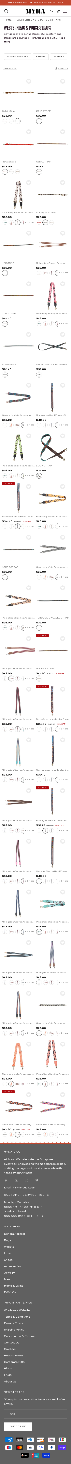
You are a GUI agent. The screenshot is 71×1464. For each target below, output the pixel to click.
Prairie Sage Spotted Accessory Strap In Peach (52, 1074)
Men (7, 1279)
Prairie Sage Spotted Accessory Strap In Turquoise (52, 922)
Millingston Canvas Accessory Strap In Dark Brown (18, 821)
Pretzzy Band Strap (46, 212)
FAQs (8, 1375)
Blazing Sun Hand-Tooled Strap (52, 821)
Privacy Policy (13, 1323)
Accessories (12, 1266)
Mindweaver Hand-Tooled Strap (52, 415)
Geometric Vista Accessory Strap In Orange (18, 1074)
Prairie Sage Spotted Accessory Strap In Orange (52, 517)
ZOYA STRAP (43, 111)
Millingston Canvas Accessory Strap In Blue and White (18, 922)
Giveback (10, 1349)
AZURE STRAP (10, 567)
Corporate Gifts (14, 1362)
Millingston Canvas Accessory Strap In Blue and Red (18, 1023)
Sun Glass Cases (17, 57)
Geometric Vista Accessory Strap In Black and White (52, 1023)
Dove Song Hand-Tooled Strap (52, 719)
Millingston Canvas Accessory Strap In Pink (18, 871)
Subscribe (18, 1426)
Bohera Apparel (14, 1234)
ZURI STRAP (9, 314)
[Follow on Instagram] (26, 1180)
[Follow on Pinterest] (37, 1180)
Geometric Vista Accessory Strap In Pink (52, 1125)
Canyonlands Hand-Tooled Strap (52, 770)
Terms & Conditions (17, 1316)
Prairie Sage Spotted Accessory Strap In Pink (52, 314)
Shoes (8, 1260)
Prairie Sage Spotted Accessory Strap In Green (18, 466)
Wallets (9, 1246)
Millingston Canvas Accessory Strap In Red (18, 669)
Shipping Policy (14, 1329)
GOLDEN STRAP (45, 669)
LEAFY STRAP (44, 466)
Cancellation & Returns (19, 1336)
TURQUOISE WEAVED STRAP (52, 618)
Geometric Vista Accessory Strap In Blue (18, 415)
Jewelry (9, 1273)
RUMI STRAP (9, 365)
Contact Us (11, 1342)
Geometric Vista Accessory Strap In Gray (52, 567)
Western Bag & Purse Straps (39, 20)
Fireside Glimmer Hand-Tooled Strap (18, 517)
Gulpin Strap (8, 111)
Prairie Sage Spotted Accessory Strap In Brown (18, 618)
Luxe (7, 1253)
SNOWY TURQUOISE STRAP (51, 365)
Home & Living (13, 1285)
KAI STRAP (8, 263)
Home (8, 20)
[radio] (5, 121)
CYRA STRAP (43, 162)
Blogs (8, 1368)
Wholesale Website (17, 1310)
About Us (10, 1381)
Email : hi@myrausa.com (19, 1187)
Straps (40, 57)
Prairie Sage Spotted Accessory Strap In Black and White (18, 212)
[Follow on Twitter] (16, 1180)
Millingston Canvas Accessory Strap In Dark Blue (52, 973)
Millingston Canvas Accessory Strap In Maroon (18, 719)
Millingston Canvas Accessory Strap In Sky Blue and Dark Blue (18, 973)
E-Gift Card (11, 1292)
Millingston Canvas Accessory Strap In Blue (18, 770)
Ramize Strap (9, 162)
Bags (7, 1240)
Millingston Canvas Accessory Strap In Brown (52, 263)
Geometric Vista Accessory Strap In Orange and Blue (18, 1125)
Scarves (58, 57)
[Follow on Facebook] (6, 1180)
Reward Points (14, 1355)
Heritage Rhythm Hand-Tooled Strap (52, 871)
